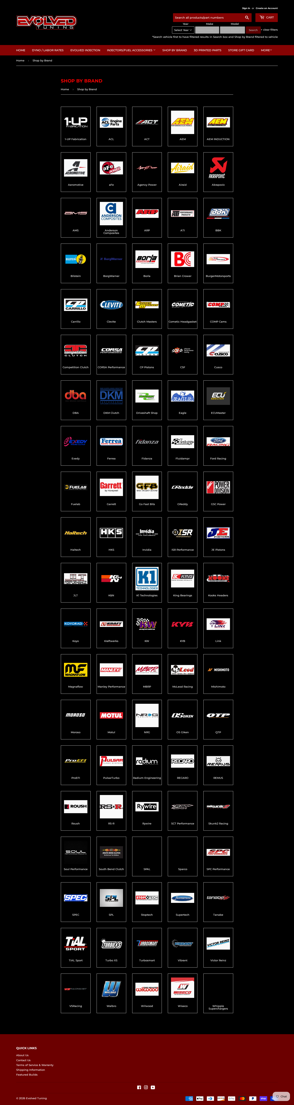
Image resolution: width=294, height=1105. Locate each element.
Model (235, 23)
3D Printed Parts (207, 50)
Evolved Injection (85, 50)
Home (20, 50)
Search (253, 30)
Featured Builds (27, 1074)
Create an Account (267, 8)
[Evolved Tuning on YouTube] (153, 1088)
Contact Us (23, 1060)
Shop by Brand (174, 50)
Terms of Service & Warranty (34, 1065)
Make (209, 23)
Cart (269, 17)
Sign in (246, 8)
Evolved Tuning (36, 1098)
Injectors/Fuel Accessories (130, 50)
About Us (22, 1055)
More (265, 50)
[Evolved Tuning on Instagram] (146, 1088)
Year (185, 23)
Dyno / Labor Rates (48, 50)
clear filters (269, 29)
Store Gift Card (241, 50)
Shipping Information (30, 1069)
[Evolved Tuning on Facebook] (139, 1088)
